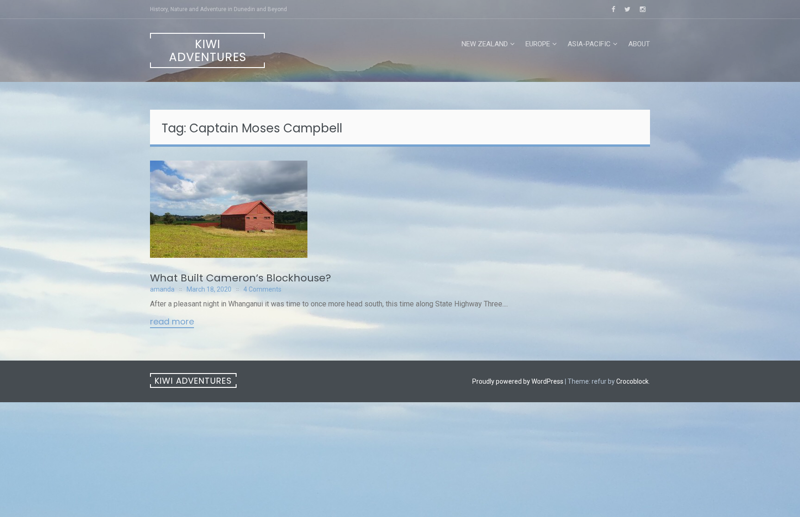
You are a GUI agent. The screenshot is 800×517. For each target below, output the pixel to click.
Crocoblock (632, 381)
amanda (162, 289)
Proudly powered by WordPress (517, 381)
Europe (537, 44)
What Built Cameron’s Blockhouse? (240, 278)
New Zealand (485, 44)
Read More (172, 322)
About (639, 44)
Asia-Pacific (589, 44)
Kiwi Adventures (207, 50)
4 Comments (262, 289)
